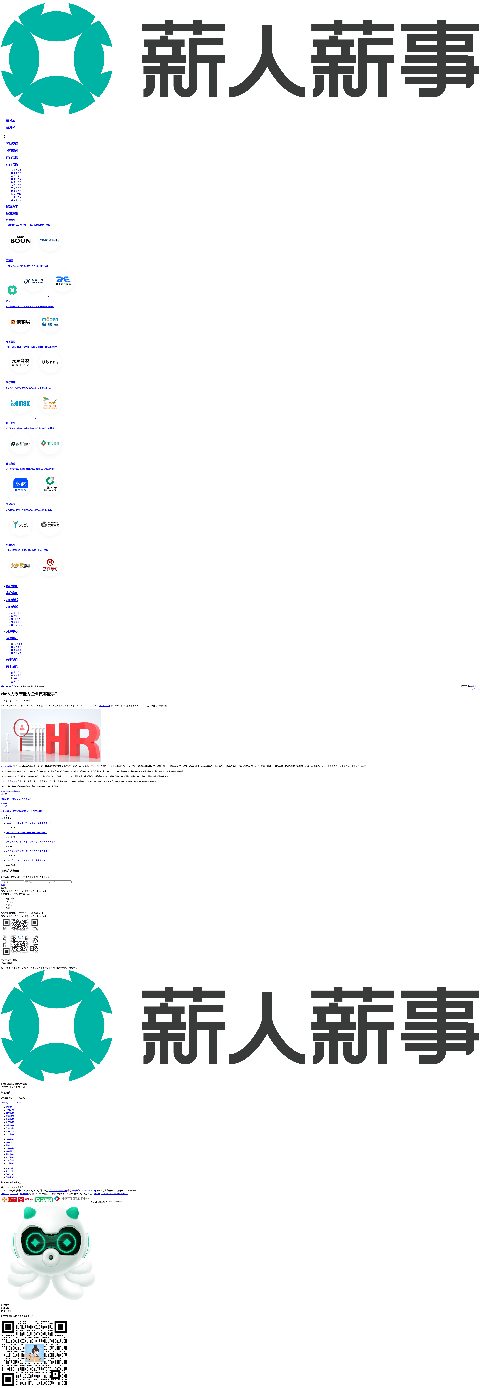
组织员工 (10, 1107)
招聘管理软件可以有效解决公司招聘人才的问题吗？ (31, 842)
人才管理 (10, 1134)
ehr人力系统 (10, 781)
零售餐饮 (10, 1148)
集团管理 (10, 1122)
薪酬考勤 (10, 1110)
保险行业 (10, 1157)
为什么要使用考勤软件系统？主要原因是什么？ (29, 823)
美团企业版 (106, 1194)
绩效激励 (10, 1116)
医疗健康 (10, 1151)
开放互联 (10, 1125)
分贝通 (97, 1194)
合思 (126, 1194)
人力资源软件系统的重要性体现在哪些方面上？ (28, 851)
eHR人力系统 (104, 706)
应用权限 (24, 1194)
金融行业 (10, 1163)
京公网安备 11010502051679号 (83, 1190)
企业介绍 (10, 1168)
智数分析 (10, 1128)
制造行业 (10, 1139)
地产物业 (10, 1154)
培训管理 (10, 1119)
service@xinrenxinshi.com (11, 1102)
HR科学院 (11, 686)
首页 (3, 686)
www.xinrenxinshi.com (10, 791)
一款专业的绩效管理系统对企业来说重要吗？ (27, 860)
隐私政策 (5, 1194)
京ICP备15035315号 (58, 1190)
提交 (3, 885)
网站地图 (14, 1194)
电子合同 (10, 1131)
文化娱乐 (10, 1160)
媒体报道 (10, 1177)
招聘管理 (10, 1113)
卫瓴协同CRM (117, 1194)
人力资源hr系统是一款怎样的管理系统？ (26, 833)
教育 (8, 1145)
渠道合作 (10, 1174)
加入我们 (10, 1171)
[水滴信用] (44, 1202)
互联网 (9, 1142)
